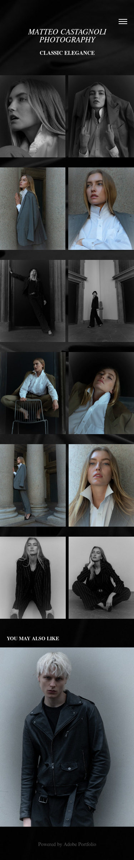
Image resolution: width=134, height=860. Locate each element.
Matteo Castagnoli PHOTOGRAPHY (68, 35)
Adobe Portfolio (80, 844)
